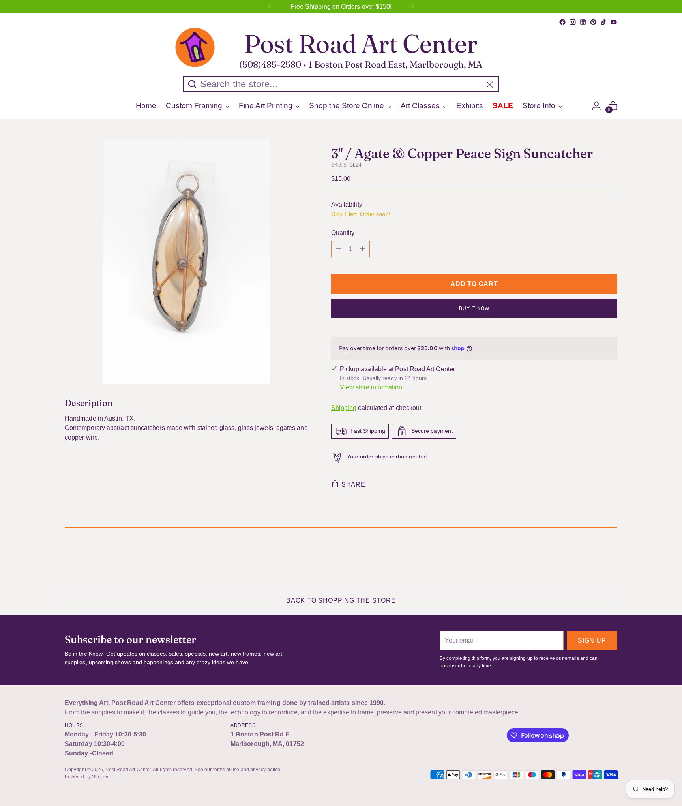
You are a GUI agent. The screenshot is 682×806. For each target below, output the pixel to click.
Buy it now (474, 308)
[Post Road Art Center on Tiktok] (603, 22)
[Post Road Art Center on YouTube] (613, 22)
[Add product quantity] (362, 249)
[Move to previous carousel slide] (592, 559)
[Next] (413, 6)
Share (353, 484)
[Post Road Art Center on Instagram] (572, 22)
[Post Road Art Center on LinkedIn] (582, 22)
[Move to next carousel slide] (610, 558)
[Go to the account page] (596, 106)
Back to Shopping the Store (341, 600)
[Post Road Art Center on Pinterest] (593, 22)
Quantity (343, 232)
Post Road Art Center (128, 769)
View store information (371, 387)
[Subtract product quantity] (339, 249)
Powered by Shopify (86, 777)
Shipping (344, 407)
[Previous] (269, 6)
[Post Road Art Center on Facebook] (562, 22)
